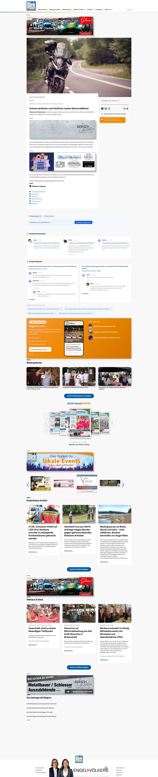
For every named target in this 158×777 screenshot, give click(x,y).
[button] (28, 485)
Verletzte (34, 203)
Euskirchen (35, 194)
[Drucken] (127, 108)
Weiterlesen (32, 552)
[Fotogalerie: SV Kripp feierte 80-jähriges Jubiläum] (114, 376)
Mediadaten (39, 770)
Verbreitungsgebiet (41, 772)
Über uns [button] (108, 9)
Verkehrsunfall (36, 201)
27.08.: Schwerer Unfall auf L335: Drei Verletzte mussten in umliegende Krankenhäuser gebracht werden (42, 533)
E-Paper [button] (90, 9)
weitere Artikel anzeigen (79, 569)
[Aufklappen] (106, 768)
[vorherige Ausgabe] (46, 423)
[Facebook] (102, 108)
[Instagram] (106, 108)
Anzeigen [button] (99, 9)
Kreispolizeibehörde (38, 192)
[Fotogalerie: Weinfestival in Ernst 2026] (79, 376)
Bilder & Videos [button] (79, 9)
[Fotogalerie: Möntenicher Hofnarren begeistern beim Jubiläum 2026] (43, 376)
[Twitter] (109, 108)
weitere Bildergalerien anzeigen (79, 396)
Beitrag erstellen (54, 9)
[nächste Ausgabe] (112, 423)
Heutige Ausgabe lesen (39, 349)
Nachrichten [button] (42, 9)
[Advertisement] (79, 734)
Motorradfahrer (37, 199)
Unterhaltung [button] (66, 9)
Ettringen (34, 196)
